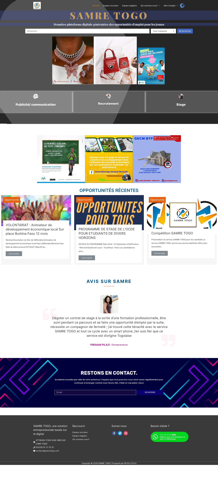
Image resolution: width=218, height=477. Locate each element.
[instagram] (126, 433)
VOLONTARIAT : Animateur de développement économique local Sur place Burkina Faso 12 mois (35, 229)
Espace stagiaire (79, 436)
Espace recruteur (80, 432)
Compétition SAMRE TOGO (172, 233)
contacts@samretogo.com (47, 451)
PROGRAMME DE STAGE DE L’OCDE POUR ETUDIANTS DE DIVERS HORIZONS (107, 233)
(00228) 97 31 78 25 (45, 447)
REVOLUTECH (130, 463)
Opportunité (11, 199)
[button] (55, 60)
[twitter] (120, 433)
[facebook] (114, 433)
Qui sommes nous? (80, 439)
